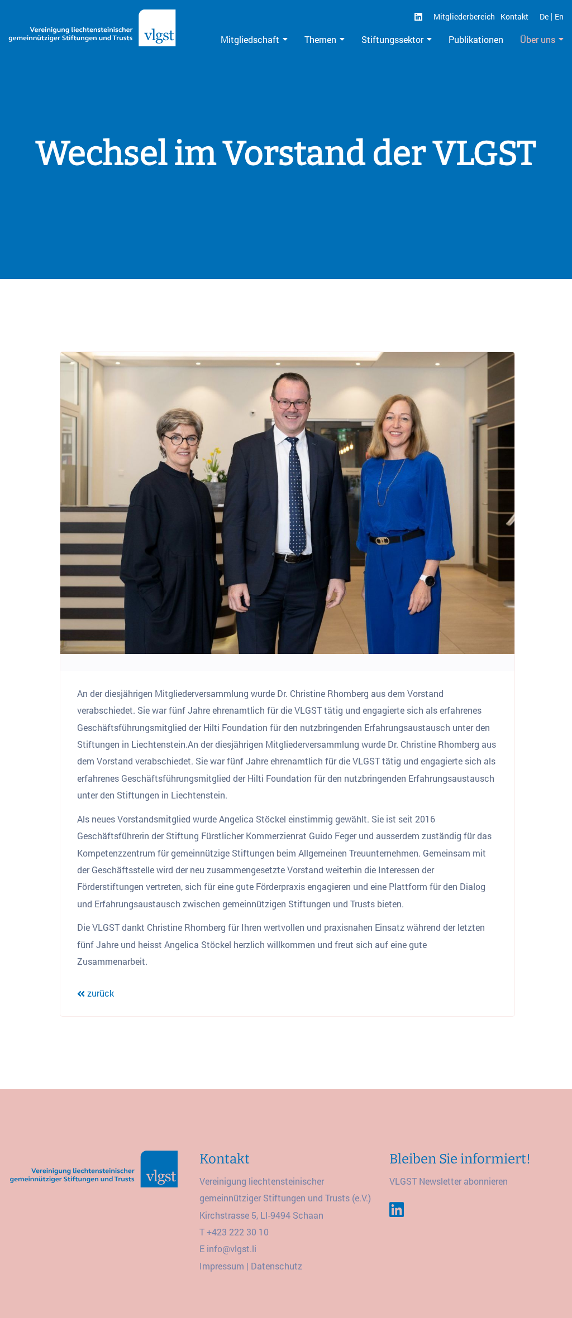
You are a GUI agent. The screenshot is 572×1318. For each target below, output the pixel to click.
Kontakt (514, 16)
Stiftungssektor (392, 39)
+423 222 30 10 (238, 1232)
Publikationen (476, 39)
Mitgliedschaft (250, 39)
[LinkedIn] (418, 16)
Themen (320, 39)
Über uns (537, 39)
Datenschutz (276, 1266)
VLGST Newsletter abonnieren (448, 1181)
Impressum (221, 1266)
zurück (99, 993)
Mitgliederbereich (464, 16)
